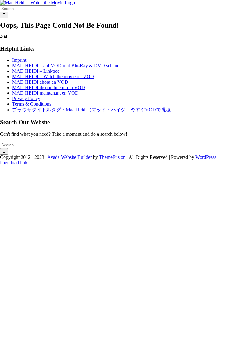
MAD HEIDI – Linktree (35, 71)
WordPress (205, 157)
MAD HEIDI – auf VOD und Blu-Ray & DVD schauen (67, 65)
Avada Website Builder (69, 157)
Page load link (13, 162)
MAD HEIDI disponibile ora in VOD (48, 87)
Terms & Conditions (31, 103)
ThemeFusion (112, 157)
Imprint (19, 60)
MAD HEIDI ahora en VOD (40, 82)
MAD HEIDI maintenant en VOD (45, 93)
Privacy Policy (26, 98)
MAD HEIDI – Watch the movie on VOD (53, 76)
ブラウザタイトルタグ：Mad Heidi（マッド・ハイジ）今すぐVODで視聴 (91, 109)
